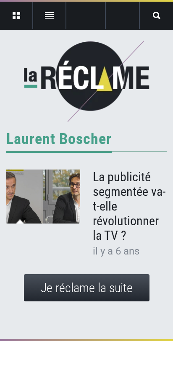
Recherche (156, 15)
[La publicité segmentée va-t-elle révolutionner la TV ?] (43, 197)
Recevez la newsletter (122, 15)
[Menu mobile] (16, 15)
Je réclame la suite (87, 287)
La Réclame (86, 81)
